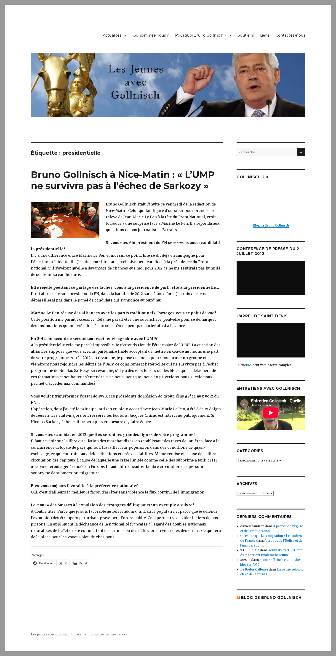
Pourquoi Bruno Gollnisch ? (200, 35)
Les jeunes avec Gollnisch (50, 634)
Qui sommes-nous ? (151, 35)
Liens (264, 35)
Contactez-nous (290, 35)
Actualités (112, 35)
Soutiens (246, 35)
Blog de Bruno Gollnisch (271, 225)
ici (250, 365)
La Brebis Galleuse (254, 569)
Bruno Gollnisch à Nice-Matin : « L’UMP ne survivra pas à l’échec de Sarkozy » (123, 180)
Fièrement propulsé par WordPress (100, 634)
